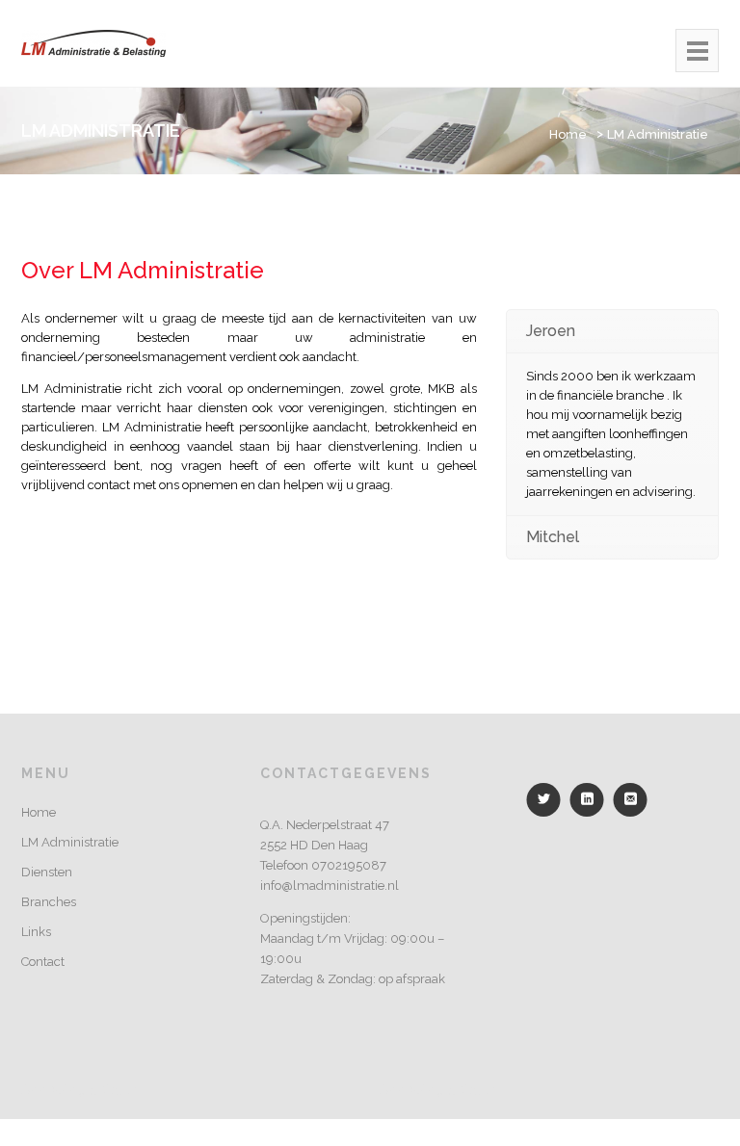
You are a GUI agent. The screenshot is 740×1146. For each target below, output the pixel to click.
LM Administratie (657, 134)
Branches (48, 902)
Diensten (46, 872)
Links (36, 932)
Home (568, 134)
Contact (43, 961)
